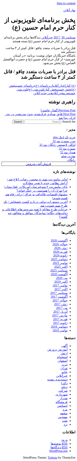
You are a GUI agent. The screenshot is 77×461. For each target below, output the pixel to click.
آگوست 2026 (59, 240)
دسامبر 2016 (59, 326)
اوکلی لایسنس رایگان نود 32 (57, 145)
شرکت (63, 390)
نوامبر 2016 (60, 330)
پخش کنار (50, 89)
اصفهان (63, 360)
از (52, 85)
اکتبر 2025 (61, 266)
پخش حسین (64, 89)
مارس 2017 (60, 315)
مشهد (64, 413)
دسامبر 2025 (59, 259)
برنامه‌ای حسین (25, 85)
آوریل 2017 (60, 311)
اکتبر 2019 (61, 281)
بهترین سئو (68, 156)
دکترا (64, 383)
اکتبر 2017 (61, 289)
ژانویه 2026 (60, 255)
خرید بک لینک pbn (64, 137)
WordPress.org (58, 451)
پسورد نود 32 (67, 148)
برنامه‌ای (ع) (43, 85)
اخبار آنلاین (59, 85)
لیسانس (62, 405)
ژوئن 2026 (61, 248)
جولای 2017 (60, 300)
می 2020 (62, 278)
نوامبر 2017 (60, 285)
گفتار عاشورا (58, 110)
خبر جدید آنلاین (42, 93)
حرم (66, 93)
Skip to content (66, 3)
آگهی (64, 345)
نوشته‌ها (59, 443)
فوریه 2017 (60, 319)
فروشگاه (62, 402)
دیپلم (64, 387)
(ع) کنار (70, 85)
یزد (66, 424)
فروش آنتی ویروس (38, 163)
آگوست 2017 (59, 296)
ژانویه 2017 (60, 323)
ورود (64, 439)
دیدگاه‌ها (59, 447)
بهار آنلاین (69, 10)
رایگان (71, 159)
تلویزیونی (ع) (36, 89)
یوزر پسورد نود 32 (64, 141)
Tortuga (52, 457)
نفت (65, 420)
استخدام (62, 357)
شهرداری (61, 394)
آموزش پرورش (57, 349)
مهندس (63, 417)
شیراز (64, 398)
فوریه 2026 (60, 251)
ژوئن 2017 (61, 304)
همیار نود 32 (67, 152)
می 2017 (62, 308)
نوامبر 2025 (60, 263)
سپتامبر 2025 (59, 270)
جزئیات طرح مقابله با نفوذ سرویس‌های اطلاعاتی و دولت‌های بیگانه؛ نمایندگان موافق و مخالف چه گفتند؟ (35, 213)
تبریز (64, 364)
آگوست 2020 (59, 274)
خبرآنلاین (47, 37)
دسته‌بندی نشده (57, 379)
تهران (64, 368)
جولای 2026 (60, 244)
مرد (65, 409)
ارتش (64, 353)
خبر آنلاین (57, 93)
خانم (65, 372)
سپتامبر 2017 (59, 293)
